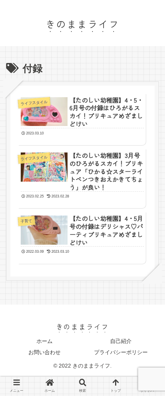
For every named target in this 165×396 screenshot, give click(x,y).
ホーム (44, 341)
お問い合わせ (44, 352)
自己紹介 (121, 341)
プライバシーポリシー (121, 352)
